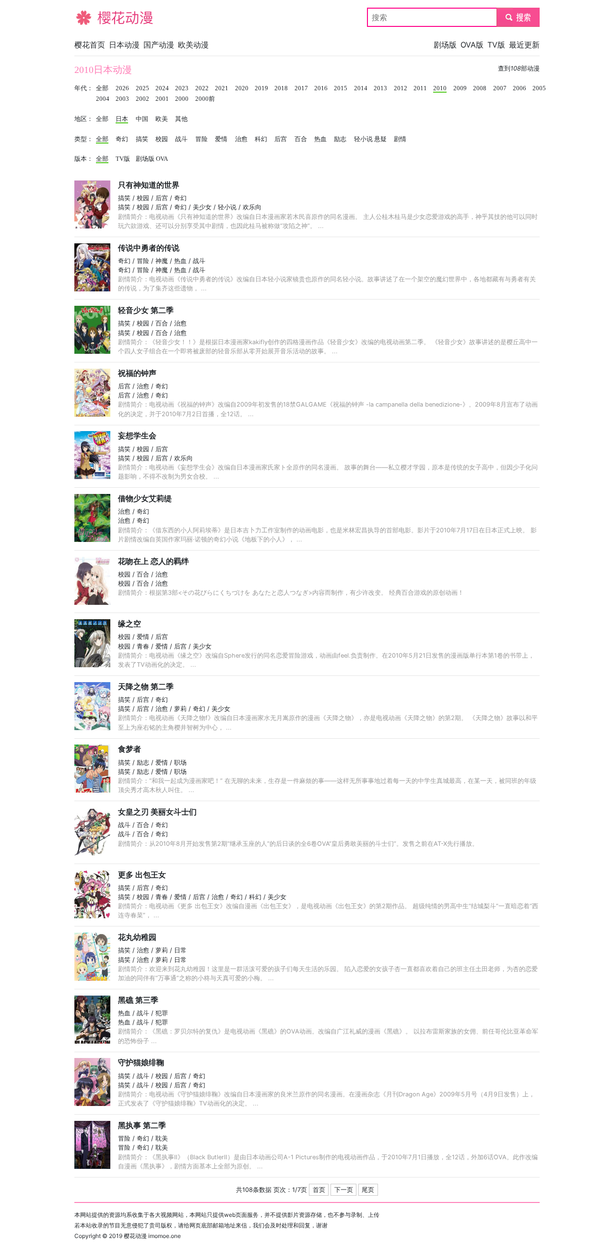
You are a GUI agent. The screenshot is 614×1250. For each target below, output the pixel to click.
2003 (122, 99)
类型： (83, 139)
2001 (162, 99)
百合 (301, 139)
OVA (162, 159)
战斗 (181, 139)
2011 (420, 88)
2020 (241, 88)
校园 (161, 139)
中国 (142, 119)
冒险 (201, 139)
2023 (182, 88)
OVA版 (472, 44)
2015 (340, 88)
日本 (122, 119)
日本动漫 (124, 44)
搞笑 (142, 139)
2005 (539, 88)
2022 (202, 88)
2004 (102, 99)
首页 (319, 1189)
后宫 (280, 139)
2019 (261, 88)
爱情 (221, 139)
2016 (321, 88)
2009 (460, 88)
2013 (380, 88)
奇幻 (122, 139)
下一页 (343, 1189)
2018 (281, 88)
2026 (122, 88)
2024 (162, 88)
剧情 (400, 139)
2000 (182, 99)
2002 (142, 99)
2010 (440, 88)
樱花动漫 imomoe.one (152, 1235)
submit (518, 17)
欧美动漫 (193, 44)
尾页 (368, 1189)
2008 (479, 88)
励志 (340, 139)
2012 (400, 88)
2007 (500, 88)
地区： (83, 119)
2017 (301, 88)
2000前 (205, 99)
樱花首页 (89, 44)
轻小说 (363, 139)
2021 (221, 88)
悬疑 (380, 139)
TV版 (496, 44)
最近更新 (524, 44)
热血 (320, 139)
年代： (83, 88)
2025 (142, 88)
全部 (102, 88)
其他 (181, 119)
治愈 (241, 139)
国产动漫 (158, 44)
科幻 (261, 139)
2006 (519, 88)
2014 (360, 88)
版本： (83, 159)
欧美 (161, 119)
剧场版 (445, 44)
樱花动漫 (89, 17)
